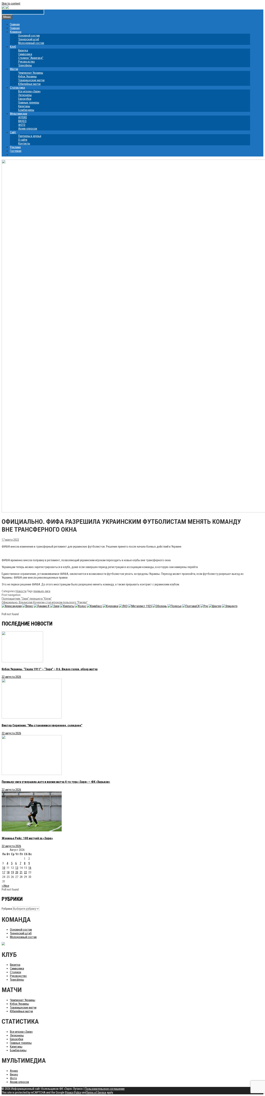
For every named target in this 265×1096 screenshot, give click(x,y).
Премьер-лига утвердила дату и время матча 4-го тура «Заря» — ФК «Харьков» (56, 782)
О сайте (22, 139)
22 (25, 872)
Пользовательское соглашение (105, 1089)
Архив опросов (27, 128)
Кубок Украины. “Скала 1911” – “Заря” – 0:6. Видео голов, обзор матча (50, 669)
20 (16, 872)
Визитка (23, 50)
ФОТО (21, 125)
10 (3, 868)
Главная (15, 24)
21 (21, 872)
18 (8, 872)
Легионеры (25, 95)
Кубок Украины (27, 76)
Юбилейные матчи (29, 84)
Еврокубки (24, 98)
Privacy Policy (73, 1092)
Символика (25, 54)
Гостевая (15, 151)
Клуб (13, 47)
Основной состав (29, 35)
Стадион (15, 972)
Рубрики (7, 909)
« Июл (5, 886)
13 (16, 868)
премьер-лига (41, 591)
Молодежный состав (31, 43)
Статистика (17, 88)
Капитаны (24, 106)
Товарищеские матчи (31, 80)
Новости (21, 591)
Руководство (26, 61)
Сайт (13, 132)
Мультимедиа (18, 114)
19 (12, 872)
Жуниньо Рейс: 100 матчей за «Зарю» (27, 838)
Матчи (14, 69)
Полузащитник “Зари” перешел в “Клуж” (27, 599)
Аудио (14, 1071)
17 (3, 872)
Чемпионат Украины (30, 72)
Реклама (15, 147)
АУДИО (22, 117)
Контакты (24, 143)
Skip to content (11, 3)
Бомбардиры (26, 110)
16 (29, 868)
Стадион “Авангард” (30, 58)
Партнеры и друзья (29, 136)
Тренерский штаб (28, 39)
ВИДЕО (22, 121)
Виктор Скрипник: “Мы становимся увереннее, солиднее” (42, 725)
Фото (13, 1078)
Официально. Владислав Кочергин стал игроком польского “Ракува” (45, 602)
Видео (14, 1074)
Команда (15, 32)
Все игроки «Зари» (29, 91)
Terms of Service (96, 1092)
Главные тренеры (28, 102)
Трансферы (25, 65)
